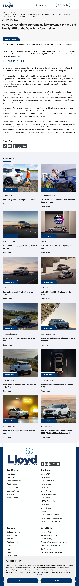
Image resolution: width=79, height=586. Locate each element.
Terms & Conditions (49, 535)
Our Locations (12, 542)
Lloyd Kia (44, 487)
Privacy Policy (46, 532)
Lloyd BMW (45, 474)
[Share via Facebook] (15, 146)
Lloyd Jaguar (46, 484)
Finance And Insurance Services (54, 542)
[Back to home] (8, 5)
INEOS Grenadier (48, 501)
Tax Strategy (46, 549)
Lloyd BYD (45, 504)
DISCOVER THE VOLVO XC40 (13, 61)
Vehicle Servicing (14, 498)
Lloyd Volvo (45, 498)
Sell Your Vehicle (13, 532)
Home (6, 13)
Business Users (13, 491)
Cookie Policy (46, 539)
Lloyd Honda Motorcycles (51, 518)
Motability (11, 494)
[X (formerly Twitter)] (54, 465)
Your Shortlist (12, 535)
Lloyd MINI (45, 477)
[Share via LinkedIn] (24, 146)
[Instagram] (46, 465)
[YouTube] (58, 465)
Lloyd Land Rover (48, 481)
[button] (22, 581)
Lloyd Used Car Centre (50, 521)
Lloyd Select (12, 556)
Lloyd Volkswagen (48, 494)
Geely (43, 511)
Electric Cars (12, 484)
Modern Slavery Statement (52, 552)
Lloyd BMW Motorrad (50, 515)
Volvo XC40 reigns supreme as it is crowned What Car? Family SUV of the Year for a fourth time (38, 15)
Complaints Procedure (50, 545)
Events (9, 552)
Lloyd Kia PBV (46, 491)
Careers (10, 545)
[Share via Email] (10, 146)
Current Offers (13, 487)
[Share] (5, 146)
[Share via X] (19, 146)
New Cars (11, 474)
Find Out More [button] (39, 575)
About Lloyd (12, 539)
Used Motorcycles (14, 481)
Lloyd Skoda (46, 508)
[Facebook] (42, 465)
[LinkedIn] (50, 465)
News (13, 13)
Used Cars (11, 477)
